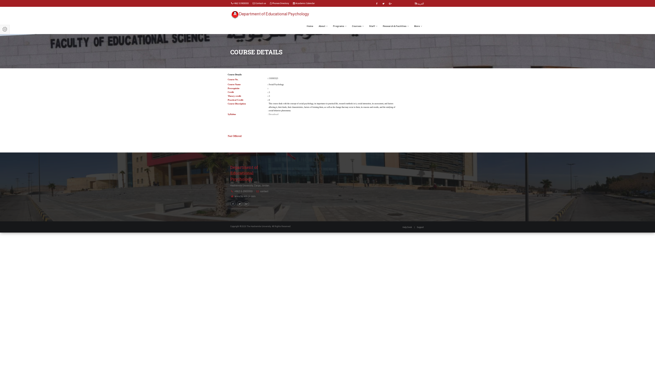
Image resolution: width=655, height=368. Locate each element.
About (322, 26)
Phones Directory (280, 3)
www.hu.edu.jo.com (245, 196)
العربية (420, 3)
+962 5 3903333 (241, 3)
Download (273, 114)
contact (264, 191)
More (417, 26)
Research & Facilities (395, 26)
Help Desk (407, 227)
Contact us (260, 3)
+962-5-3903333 (243, 191)
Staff (372, 26)
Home (310, 26)
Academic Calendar (305, 3)
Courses (357, 26)
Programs (339, 26)
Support (420, 227)
